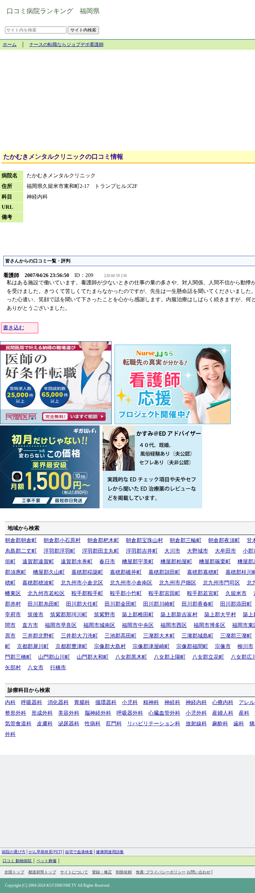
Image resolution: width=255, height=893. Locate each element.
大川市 (172, 551)
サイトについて (74, 872)
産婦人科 (222, 713)
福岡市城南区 (99, 625)
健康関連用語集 (110, 852)
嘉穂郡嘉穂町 (203, 572)
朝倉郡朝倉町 (21, 540)
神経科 (172, 702)
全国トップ (14, 872)
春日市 (107, 561)
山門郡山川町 (54, 657)
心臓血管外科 (164, 713)
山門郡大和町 (93, 657)
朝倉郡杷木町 (103, 540)
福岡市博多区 (209, 625)
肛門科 (114, 723)
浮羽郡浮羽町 (59, 551)
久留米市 (236, 593)
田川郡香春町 (197, 604)
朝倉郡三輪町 (186, 540)
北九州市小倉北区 (82, 583)
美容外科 (68, 713)
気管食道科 (18, 723)
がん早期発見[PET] (45, 852)
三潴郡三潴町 (236, 636)
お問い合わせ (199, 872)
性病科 (93, 723)
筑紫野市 (104, 614)
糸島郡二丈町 (21, 551)
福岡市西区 (173, 625)
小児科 (130, 702)
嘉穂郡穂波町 (38, 583)
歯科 (238, 723)
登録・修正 (102, 872)
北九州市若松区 (46, 593)
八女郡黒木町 (131, 657)
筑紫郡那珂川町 (68, 614)
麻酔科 (220, 723)
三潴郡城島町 (197, 636)
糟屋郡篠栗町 (215, 561)
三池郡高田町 (120, 636)
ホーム (10, 44)
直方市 (30, 625)
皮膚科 (45, 723)
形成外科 (42, 713)
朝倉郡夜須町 (224, 540)
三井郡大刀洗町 (79, 636)
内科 (10, 702)
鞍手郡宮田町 (164, 593)
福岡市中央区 (138, 625)
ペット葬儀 (46, 861)
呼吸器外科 (130, 713)
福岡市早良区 (61, 625)
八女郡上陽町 (170, 657)
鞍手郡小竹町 (126, 593)
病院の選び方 (14, 852)
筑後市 (35, 614)
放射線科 (196, 723)
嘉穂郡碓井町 (126, 572)
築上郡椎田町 (138, 614)
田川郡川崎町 (159, 604)
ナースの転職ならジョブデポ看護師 (66, 44)
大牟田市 (225, 551)
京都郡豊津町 (71, 646)
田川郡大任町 (82, 604)
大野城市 (197, 551)
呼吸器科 (31, 702)
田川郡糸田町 (43, 604)
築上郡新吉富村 (179, 614)
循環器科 (106, 702)
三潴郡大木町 (159, 636)
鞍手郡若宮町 (203, 593)
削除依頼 (124, 872)
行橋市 (58, 667)
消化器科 (58, 702)
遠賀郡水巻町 (77, 561)
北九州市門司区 (221, 583)
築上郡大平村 (220, 614)
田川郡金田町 (120, 604)
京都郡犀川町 (33, 646)
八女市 (35, 667)
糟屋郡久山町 (49, 572)
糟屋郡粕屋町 (176, 561)
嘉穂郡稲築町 (87, 572)
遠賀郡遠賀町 (38, 561)
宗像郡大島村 (110, 646)
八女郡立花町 (208, 657)
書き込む (13, 327)
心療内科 (222, 702)
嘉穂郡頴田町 (164, 572)
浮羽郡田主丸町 (100, 551)
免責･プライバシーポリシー (161, 872)
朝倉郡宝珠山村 (144, 540)
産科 (244, 713)
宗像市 (223, 646)
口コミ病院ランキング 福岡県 (53, 11)
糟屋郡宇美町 (138, 561)
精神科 (151, 702)
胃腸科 (82, 702)
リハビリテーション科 (153, 723)
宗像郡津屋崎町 (151, 646)
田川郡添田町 (236, 604)
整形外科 (15, 713)
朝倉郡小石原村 (62, 540)
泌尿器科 (68, 723)
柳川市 (245, 646)
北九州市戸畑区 (177, 583)
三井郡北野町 (38, 636)
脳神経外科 (98, 713)
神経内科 (196, 702)
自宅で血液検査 (79, 852)
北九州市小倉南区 (131, 583)
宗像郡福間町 (192, 646)
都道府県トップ (42, 872)
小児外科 (196, 713)
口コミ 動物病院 (18, 861)
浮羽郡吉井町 (142, 551)
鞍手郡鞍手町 (87, 593)
